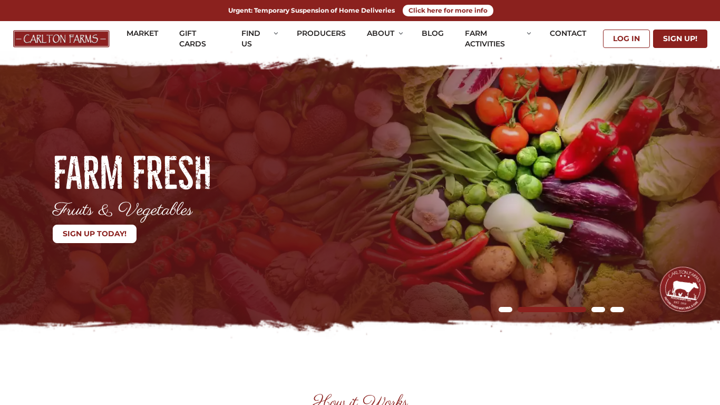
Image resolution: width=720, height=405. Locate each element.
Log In (626, 38)
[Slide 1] (505, 309)
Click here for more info (448, 10)
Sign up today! (95, 233)
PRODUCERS (321, 33)
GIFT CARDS (192, 38)
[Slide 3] (598, 309)
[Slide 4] (617, 309)
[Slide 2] (552, 309)
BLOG (433, 33)
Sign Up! (680, 38)
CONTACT (568, 33)
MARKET (142, 33)
